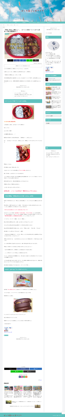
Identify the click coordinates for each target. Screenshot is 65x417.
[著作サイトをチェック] (20, 377)
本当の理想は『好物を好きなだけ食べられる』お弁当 (23, 94)
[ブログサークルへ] (53, 79)
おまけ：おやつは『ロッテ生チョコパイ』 (21, 96)
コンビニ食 (6, 335)
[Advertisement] (23, 352)
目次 (22, 91)
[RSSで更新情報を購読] (26, 377)
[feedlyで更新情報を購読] (24, 377)
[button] (36, 60)
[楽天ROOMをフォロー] (22, 377)
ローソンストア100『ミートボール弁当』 (21, 93)
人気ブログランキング (7, 332)
